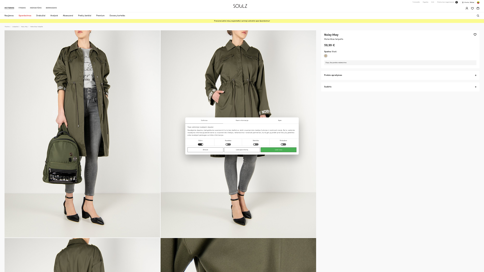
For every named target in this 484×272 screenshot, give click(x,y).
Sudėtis (327, 87)
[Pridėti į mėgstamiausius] (475, 34)
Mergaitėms (35, 8)
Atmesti (205, 149)
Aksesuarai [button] (68, 16)
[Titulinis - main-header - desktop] (242, 5)
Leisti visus (278, 149)
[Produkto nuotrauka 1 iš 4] (82, 133)
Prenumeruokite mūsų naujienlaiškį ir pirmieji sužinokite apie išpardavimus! (242, 21)
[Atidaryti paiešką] (478, 15)
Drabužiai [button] (40, 16)
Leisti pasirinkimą (242, 149)
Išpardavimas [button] (25, 16)
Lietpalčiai (15, 26)
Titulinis (7, 26)
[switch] (228, 144)
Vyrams (22, 8)
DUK (432, 2)
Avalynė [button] (54, 16)
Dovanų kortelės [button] (117, 16)
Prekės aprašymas (333, 75)
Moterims (9, 8)
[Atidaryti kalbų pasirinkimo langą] (478, 2)
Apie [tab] (279, 120)
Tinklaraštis (416, 2)
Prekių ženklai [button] (84, 16)
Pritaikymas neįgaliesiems (445, 2)
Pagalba (425, 2)
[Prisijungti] (466, 8)
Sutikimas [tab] (204, 120)
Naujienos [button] (9, 16)
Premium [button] (100, 16)
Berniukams (51, 8)
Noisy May (24, 26)
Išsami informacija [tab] (242, 120)
